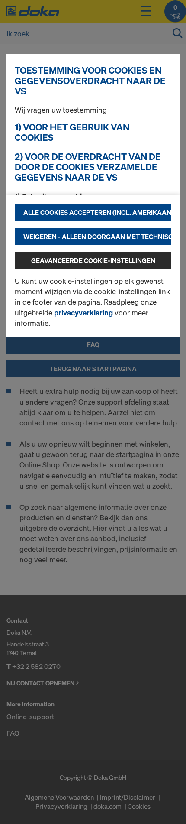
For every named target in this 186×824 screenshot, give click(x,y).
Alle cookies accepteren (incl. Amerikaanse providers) (97, 212)
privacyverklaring (83, 313)
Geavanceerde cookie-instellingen (93, 260)
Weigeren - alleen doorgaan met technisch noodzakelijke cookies (97, 236)
